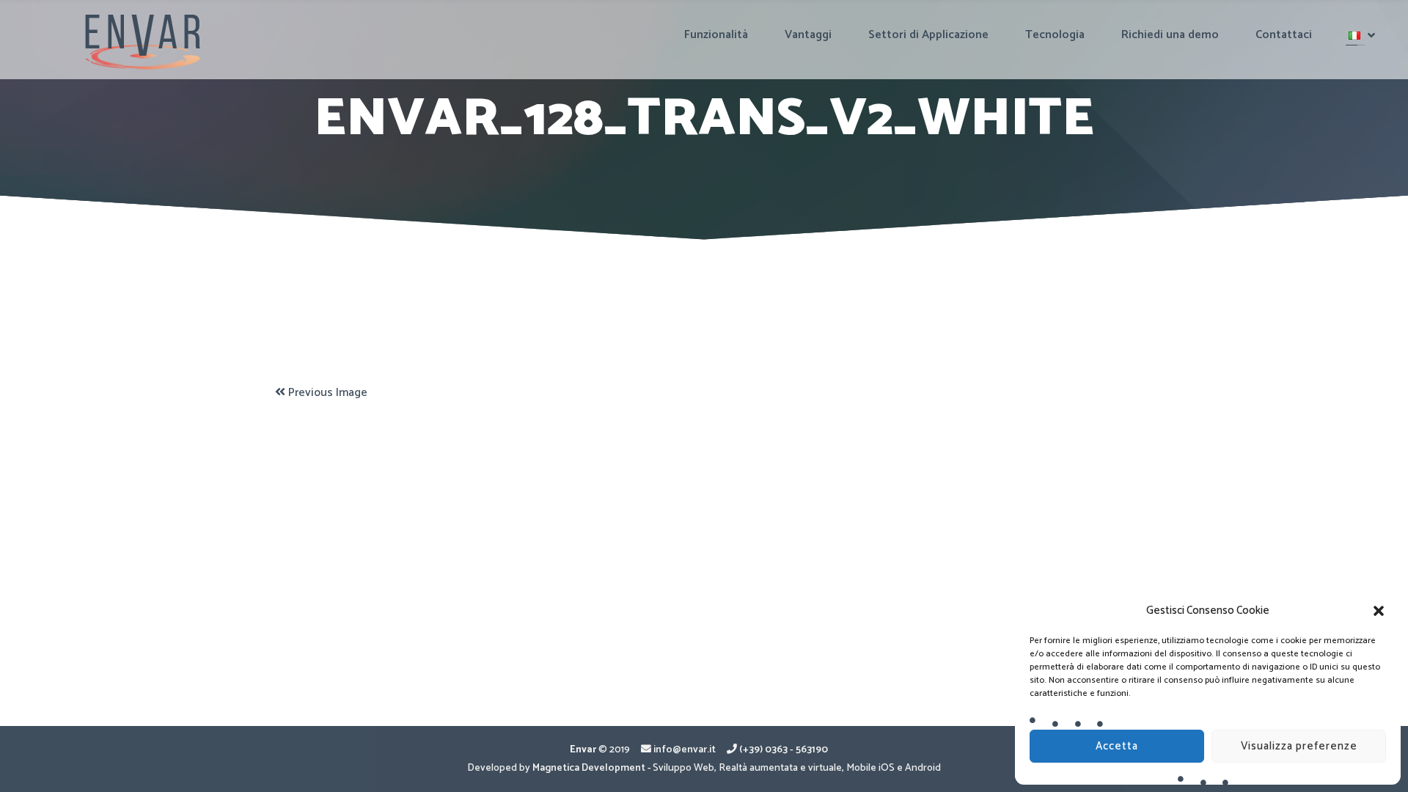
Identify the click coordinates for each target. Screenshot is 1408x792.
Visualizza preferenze (1299, 746)
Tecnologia (1055, 35)
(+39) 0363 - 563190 (783, 749)
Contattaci (1283, 35)
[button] (1378, 611)
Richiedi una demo (1170, 35)
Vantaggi (808, 35)
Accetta (1117, 746)
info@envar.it (684, 749)
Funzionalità (716, 35)
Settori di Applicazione (928, 35)
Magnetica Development (588, 768)
